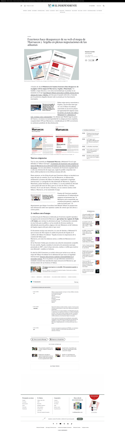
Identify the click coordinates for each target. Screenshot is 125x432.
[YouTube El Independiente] (60, 423)
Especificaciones (57, 408)
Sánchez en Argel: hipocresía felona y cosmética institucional (69, 355)
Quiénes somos (57, 407)
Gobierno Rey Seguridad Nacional (29, 0)
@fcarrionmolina (88, 53)
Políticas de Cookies (76, 427)
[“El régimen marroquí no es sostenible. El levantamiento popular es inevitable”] (36, 269)
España (29, 10)
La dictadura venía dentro (92, 146)
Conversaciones (91, 10)
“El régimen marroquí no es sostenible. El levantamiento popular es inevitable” (60, 267)
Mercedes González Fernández (43, 412)
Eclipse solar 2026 (41, 400)
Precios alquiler (39, 0)
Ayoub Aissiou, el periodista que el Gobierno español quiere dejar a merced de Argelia (69, 349)
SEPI (38, 401)
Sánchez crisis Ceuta (46, 0)
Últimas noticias (9, 0)
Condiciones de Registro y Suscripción (65, 427)
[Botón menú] (21, 5)
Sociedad (52, 10)
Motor (85, 10)
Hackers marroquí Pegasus (18, 0)
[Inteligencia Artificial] (77, 409)
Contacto (55, 400)
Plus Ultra (39, 403)
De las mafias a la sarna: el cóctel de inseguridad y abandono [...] (92, 151)
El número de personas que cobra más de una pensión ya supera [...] (93, 135)
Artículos (62, 12)
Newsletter (56, 403)
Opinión (25, 10)
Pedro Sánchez (40, 407)
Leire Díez (39, 410)
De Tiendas (99, 10)
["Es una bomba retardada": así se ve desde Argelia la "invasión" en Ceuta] (34, 349)
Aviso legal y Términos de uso (51, 427)
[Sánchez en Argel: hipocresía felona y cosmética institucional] (58, 356)
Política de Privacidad (40, 427)
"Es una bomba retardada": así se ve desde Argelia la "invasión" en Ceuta (46, 349)
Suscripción (56, 401)
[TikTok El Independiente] (71, 424)
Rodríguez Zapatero (41, 405)
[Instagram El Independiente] (64, 423)
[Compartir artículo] (86, 60)
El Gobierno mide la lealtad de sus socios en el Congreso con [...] (93, 157)
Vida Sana (80, 10)
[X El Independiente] (53, 423)
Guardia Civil (40, 408)
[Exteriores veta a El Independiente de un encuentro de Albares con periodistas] (36, 197)
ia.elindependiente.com (77, 412)
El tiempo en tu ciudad (30, 5)
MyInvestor (65, 0)
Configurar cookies (85, 427)
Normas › (76, 282)
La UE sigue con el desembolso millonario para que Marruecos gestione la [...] (93, 141)
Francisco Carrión (90, 51)
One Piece (69, 0)
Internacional (41, 10)
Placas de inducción (75, 0)
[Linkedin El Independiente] (67, 423)
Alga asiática (60, 0)
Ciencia (47, 10)
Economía (34, 10)
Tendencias (68, 10)
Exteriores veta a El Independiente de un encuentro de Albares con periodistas (48, 197)
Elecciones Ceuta (54, 0)
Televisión (74, 10)
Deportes (62, 10)
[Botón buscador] (103, 5)
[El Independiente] (62, 5)
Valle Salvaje (81, 0)
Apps (55, 405)
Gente (57, 10)
